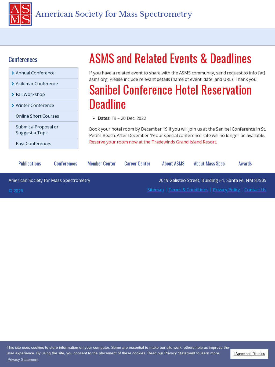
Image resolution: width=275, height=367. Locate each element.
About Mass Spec (209, 163)
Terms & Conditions (188, 190)
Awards (245, 163)
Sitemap (155, 190)
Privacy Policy (226, 190)
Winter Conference (35, 105)
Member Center (102, 163)
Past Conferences (33, 143)
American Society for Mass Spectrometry (113, 14)
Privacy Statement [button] (23, 359)
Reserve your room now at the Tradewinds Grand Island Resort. (153, 142)
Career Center (137, 163)
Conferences (65, 163)
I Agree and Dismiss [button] (249, 354)
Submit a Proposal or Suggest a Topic (37, 129)
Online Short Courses (37, 116)
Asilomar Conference (37, 84)
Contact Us (255, 190)
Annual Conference (35, 73)
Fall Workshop (30, 94)
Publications (30, 163)
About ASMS (173, 163)
